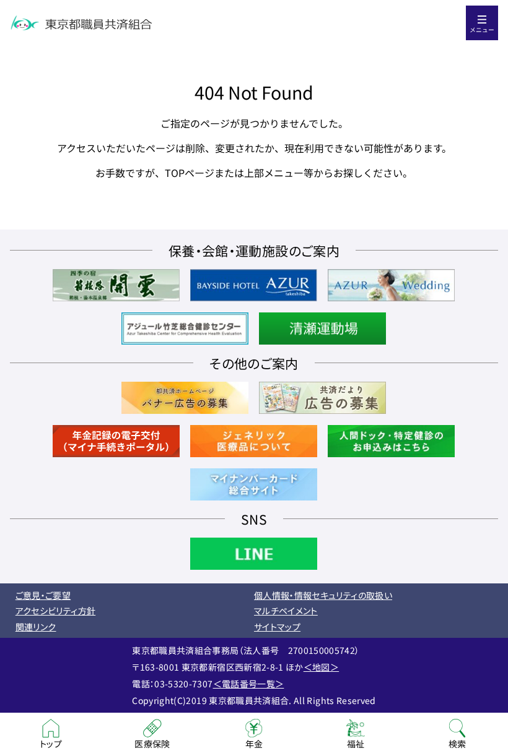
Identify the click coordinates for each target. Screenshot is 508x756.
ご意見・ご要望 (43, 595)
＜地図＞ (321, 667)
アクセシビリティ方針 (55, 610)
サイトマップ (277, 627)
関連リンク (35, 627)
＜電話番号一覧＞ (248, 683)
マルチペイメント (286, 610)
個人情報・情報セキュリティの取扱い (323, 595)
